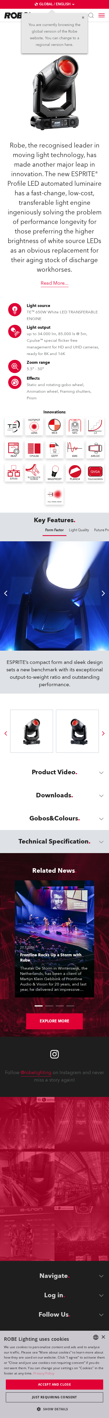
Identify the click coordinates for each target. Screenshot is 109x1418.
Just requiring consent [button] (54, 1397)
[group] (5, 733)
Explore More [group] (54, 1021)
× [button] (103, 1337)
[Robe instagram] (54, 1054)
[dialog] (54, 1374)
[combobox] (95, 1337)
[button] (54, 1409)
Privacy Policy (43, 1373)
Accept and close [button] (54, 1384)
